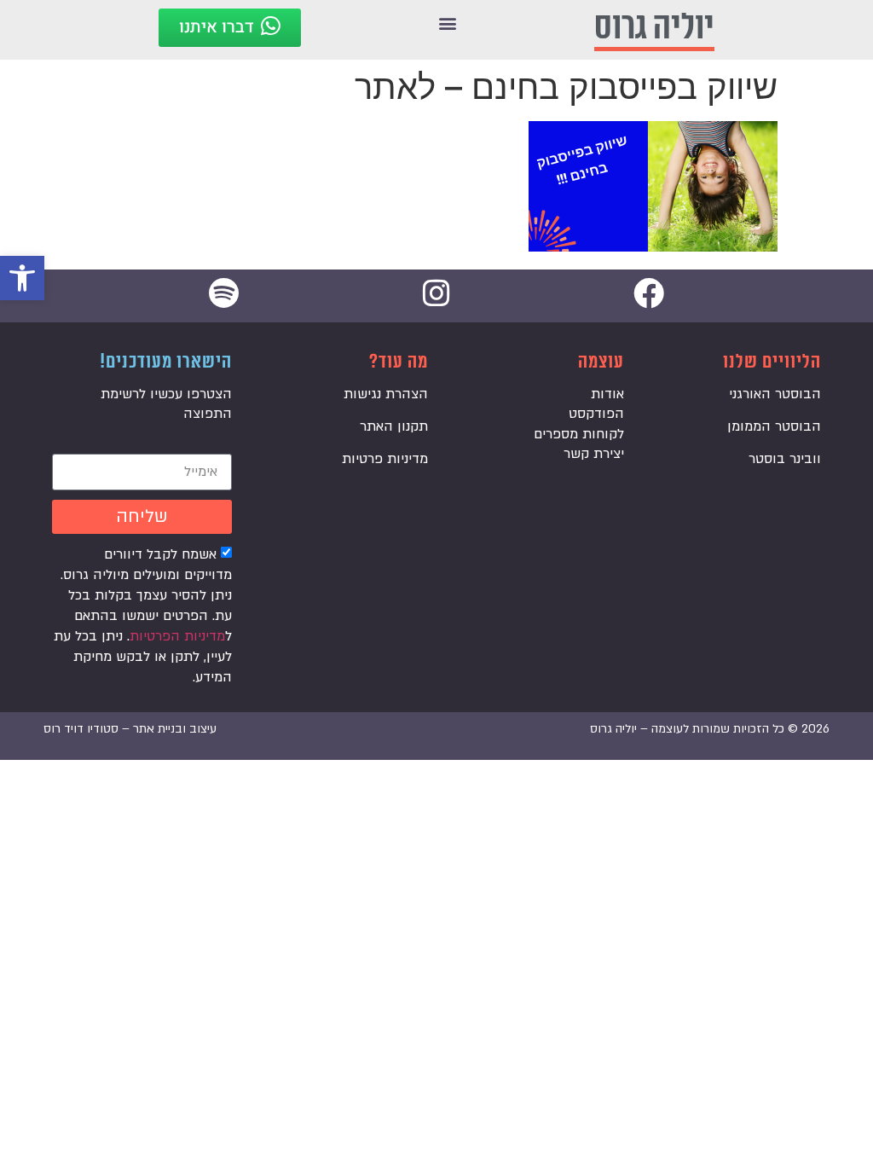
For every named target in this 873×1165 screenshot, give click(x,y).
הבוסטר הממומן (774, 426)
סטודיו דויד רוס (81, 729)
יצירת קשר (594, 453)
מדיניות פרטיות (385, 458)
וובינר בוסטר (785, 458)
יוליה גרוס (654, 28)
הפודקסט (596, 413)
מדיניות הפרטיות (177, 636)
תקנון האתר (394, 426)
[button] (22, 278)
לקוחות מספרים (579, 434)
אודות (607, 394)
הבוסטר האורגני (775, 394)
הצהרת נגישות (386, 394)
